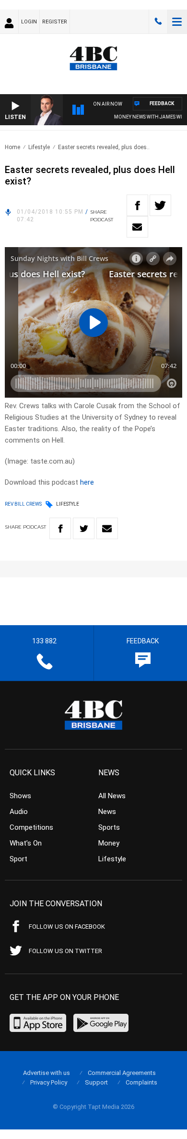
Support (96, 1082)
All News (112, 796)
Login (29, 22)
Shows (20, 796)
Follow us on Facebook (67, 926)
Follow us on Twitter (65, 951)
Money (108, 843)
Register (54, 22)
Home (12, 147)
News (107, 811)
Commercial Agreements (122, 1072)
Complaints (141, 1082)
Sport (18, 859)
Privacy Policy (48, 1082)
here (87, 482)
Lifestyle (39, 147)
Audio (19, 811)
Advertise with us (46, 1072)
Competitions (31, 827)
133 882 (158, 21)
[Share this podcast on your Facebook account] (137, 205)
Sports (109, 827)
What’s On (26, 843)
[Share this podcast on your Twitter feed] (160, 205)
